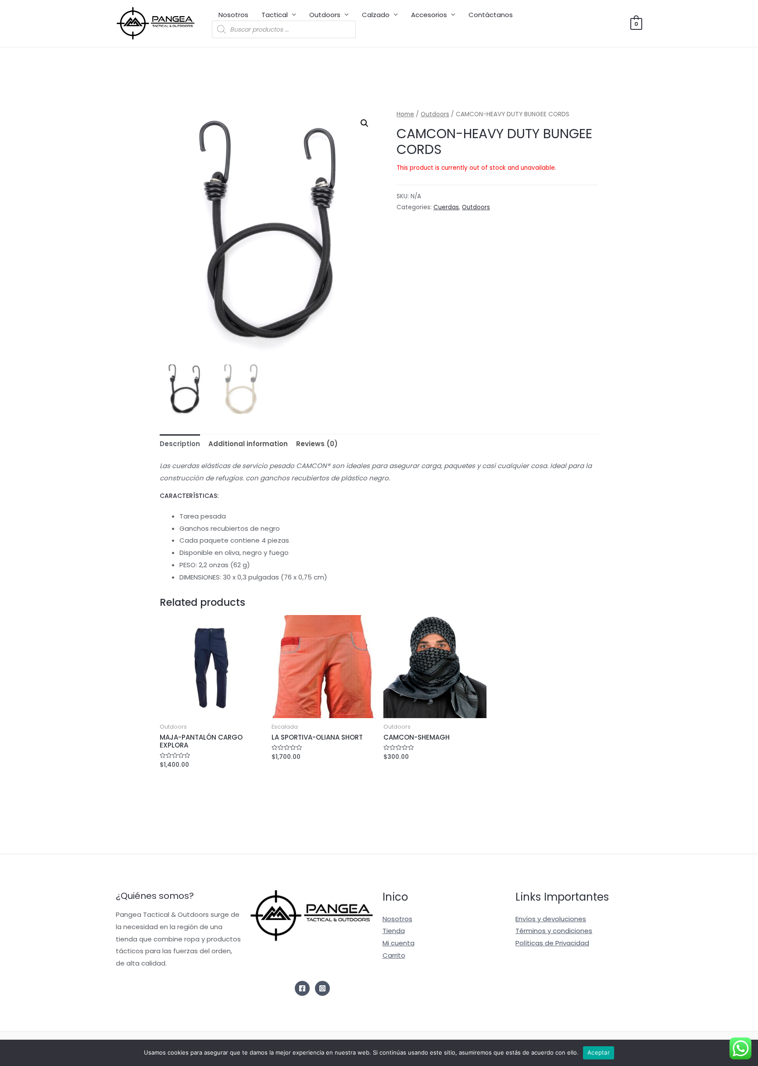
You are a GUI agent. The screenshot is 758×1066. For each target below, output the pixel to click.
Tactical (274, 14)
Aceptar (598, 1052)
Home (405, 114)
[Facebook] (302, 988)
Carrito (394, 955)
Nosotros (233, 14)
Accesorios (429, 14)
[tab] (180, 443)
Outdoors (324, 14)
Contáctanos (490, 14)
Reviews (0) (317, 443)
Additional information (248, 443)
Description (180, 443)
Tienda (394, 930)
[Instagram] (322, 988)
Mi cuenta (399, 943)
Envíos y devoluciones (550, 918)
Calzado (376, 14)
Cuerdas (446, 207)
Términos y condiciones (553, 930)
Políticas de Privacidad (552, 943)
